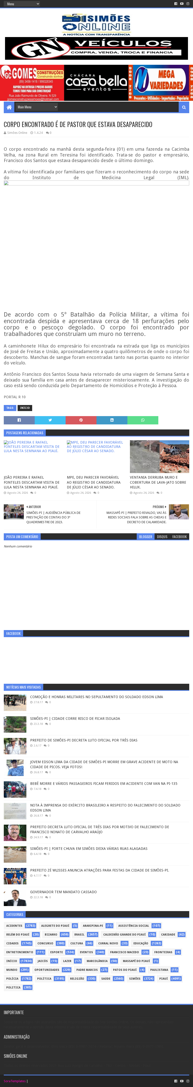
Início (25, 408)
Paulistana (159, 970)
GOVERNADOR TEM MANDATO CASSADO (63, 892)
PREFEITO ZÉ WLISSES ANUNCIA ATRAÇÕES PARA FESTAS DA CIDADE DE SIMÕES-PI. (99, 870)
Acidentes (14, 925)
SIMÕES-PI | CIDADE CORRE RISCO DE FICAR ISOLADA (75, 719)
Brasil (79, 934)
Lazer (67, 961)
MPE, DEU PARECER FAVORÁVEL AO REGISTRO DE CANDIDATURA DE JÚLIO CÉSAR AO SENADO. (94, 482)
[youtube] (181, 4)
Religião (77, 978)
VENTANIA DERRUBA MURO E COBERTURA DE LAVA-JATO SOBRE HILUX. (158, 482)
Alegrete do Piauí (55, 925)
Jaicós (43, 961)
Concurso (45, 943)
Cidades (12, 943)
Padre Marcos (87, 970)
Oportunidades (46, 970)
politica (13, 987)
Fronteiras (163, 952)
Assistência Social (133, 925)
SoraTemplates (15, 1081)
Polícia (12, 978)
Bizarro (51, 934)
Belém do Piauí (17, 934)
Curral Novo (108, 943)
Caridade (168, 934)
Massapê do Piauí (136, 961)
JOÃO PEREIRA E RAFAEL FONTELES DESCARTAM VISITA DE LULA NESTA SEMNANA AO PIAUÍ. (32, 482)
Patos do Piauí (125, 970)
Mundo (11, 970)
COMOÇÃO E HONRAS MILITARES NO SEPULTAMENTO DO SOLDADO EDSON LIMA (96, 697)
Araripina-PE (93, 925)
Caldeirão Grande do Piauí (124, 934)
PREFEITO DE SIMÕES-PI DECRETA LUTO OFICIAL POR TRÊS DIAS (83, 740)
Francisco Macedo (124, 952)
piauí (163, 978)
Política (44, 978)
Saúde (105, 978)
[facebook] (175, 4)
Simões (134, 978)
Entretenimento (19, 952)
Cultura (76, 943)
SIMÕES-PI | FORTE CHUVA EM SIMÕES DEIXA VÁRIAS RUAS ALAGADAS (89, 849)
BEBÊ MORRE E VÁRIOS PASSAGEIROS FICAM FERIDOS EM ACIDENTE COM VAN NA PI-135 (103, 784)
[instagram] (187, 4)
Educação (140, 943)
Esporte (56, 952)
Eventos (86, 952)
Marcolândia (97, 961)
